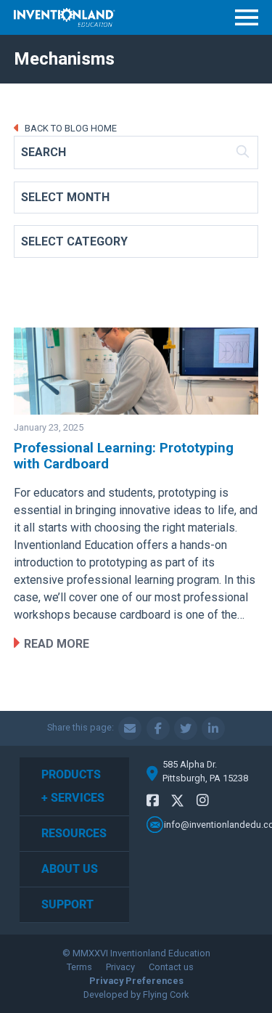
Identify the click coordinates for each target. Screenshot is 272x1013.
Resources (74, 833)
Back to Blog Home (69, 128)
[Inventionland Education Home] (64, 17)
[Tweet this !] (185, 728)
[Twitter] (177, 802)
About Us (69, 869)
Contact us (171, 966)
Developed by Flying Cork (136, 994)
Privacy (120, 966)
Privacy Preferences (136, 980)
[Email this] (129, 728)
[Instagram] (203, 800)
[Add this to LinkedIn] (213, 728)
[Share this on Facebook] (158, 728)
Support (67, 904)
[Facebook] (153, 800)
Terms (79, 966)
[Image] (136, 371)
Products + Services (72, 786)
